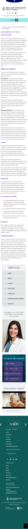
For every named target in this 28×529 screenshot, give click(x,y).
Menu (12, 20)
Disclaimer (8, 434)
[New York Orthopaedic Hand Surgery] (14, 8)
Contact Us (9, 444)
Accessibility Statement (12, 446)
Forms (12, 363)
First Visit (14, 368)
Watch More (13, 411)
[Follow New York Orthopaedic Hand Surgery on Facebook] (7, 13)
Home (4, 27)
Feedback (8, 439)
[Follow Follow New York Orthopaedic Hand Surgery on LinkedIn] (13, 13)
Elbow (10, 283)
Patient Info (10, 27)
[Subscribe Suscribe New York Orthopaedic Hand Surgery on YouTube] (16, 13)
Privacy (8, 437)
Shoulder (16, 27)
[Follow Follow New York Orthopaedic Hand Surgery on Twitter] (10, 13)
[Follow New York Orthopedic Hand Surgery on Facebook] (7, 459)
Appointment (15, 373)
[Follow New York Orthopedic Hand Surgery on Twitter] (10, 459)
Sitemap (8, 441)
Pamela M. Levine (14, 313)
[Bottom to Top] (26, 526)
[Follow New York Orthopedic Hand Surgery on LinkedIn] (13, 459)
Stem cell (11, 293)
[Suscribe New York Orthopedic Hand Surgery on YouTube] (16, 459)
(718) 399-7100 (21, 15)
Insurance (14, 378)
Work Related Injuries (11, 477)
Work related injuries (16, 298)
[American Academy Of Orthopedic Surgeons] (14, 424)
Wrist (10, 278)
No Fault (11, 304)
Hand (9, 273)
